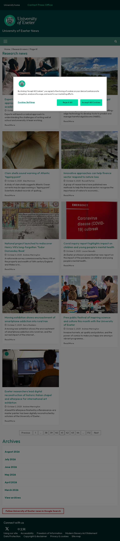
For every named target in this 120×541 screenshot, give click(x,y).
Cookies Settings (26, 102)
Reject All (67, 102)
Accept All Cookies (91, 102)
